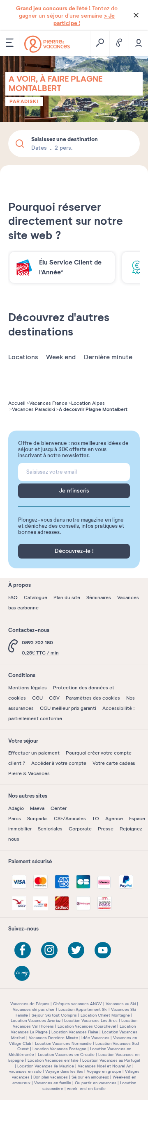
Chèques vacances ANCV (77, 1003)
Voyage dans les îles (64, 1071)
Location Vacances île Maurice (45, 1066)
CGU (37, 698)
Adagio (16, 808)
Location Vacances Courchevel (87, 1026)
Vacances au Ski (121, 1003)
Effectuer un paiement (34, 753)
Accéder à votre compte (58, 763)
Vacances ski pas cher (34, 1009)
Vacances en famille (52, 1082)
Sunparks (37, 818)
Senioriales (50, 829)
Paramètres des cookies (93, 698)
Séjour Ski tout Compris (54, 1015)
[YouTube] (103, 950)
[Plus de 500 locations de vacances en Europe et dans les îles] (47, 44)
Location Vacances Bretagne (59, 1048)
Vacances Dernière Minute (53, 1037)
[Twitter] (76, 950)
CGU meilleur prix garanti (68, 708)
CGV (54, 698)
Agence (114, 818)
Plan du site (66, 597)
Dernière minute (108, 357)
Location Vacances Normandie (63, 1043)
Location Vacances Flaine (74, 1032)
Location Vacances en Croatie (66, 1054)
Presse (105, 829)
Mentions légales (27, 688)
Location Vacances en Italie (53, 1060)
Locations (23, 357)
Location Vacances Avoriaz (35, 1020)
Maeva (37, 808)
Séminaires (98, 597)
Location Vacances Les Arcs (91, 1020)
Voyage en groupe (104, 1071)
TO (95, 818)
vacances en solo (25, 1071)
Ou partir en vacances (95, 1082)
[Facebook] (22, 950)
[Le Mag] (22, 974)
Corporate (80, 829)
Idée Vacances (95, 1037)
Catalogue (35, 597)
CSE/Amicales (70, 818)
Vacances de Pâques (29, 1003)
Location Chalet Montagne (105, 1015)
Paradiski (24, 101)
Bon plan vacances (50, 1077)
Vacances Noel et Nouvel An (104, 1066)
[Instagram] (49, 950)
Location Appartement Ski (82, 1009)
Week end (61, 357)
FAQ (13, 597)
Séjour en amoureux (90, 1077)
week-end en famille (86, 1088)
